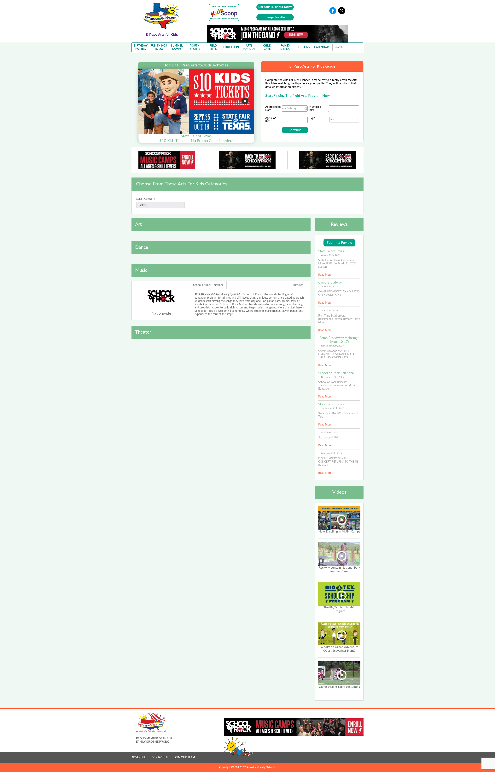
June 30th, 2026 (329, 286)
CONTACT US (160, 757)
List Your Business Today (275, 6)
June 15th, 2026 (329, 310)
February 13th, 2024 (331, 453)
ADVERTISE (138, 757)
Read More (324, 274)
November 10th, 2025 (332, 377)
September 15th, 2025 (332, 408)
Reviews (298, 285)
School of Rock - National (208, 285)
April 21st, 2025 (329, 432)
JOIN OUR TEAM (184, 757)
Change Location (275, 17)
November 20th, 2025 (332, 346)
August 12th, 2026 (330, 255)
